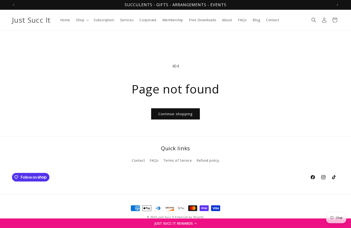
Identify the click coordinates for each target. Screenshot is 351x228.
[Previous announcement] (13, 4)
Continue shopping (175, 113)
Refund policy (208, 160)
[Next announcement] (337, 4)
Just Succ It (166, 217)
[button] (175, 223)
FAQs (154, 160)
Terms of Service (177, 160)
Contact (138, 160)
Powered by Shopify (189, 217)
